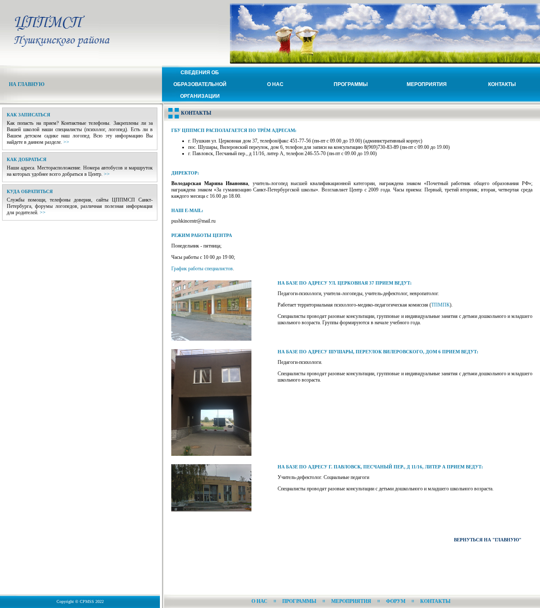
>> (66, 142)
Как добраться (26, 159)
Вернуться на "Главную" (487, 539)
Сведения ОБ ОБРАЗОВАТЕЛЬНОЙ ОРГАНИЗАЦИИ (200, 84)
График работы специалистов (202, 269)
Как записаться (28, 114)
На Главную (27, 84)
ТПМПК (440, 305)
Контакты (502, 84)
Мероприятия (427, 84)
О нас (275, 84)
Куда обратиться (30, 191)
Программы (351, 84)
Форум (395, 601)
